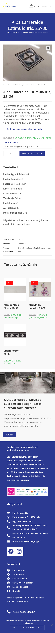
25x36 (20, 248)
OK (14, 628)
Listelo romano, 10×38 (12, 352)
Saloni (39, 248)
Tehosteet (22, 243)
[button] (48, 48)
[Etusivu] (8, 32)
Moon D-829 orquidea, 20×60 (37, 306)
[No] (51, 625)
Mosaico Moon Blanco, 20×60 (11, 306)
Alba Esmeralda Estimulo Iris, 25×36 (33, 32)
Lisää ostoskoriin (32, 154)
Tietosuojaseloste (31, 628)
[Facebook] (11, 551)
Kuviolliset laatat (29, 248)
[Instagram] (19, 551)
